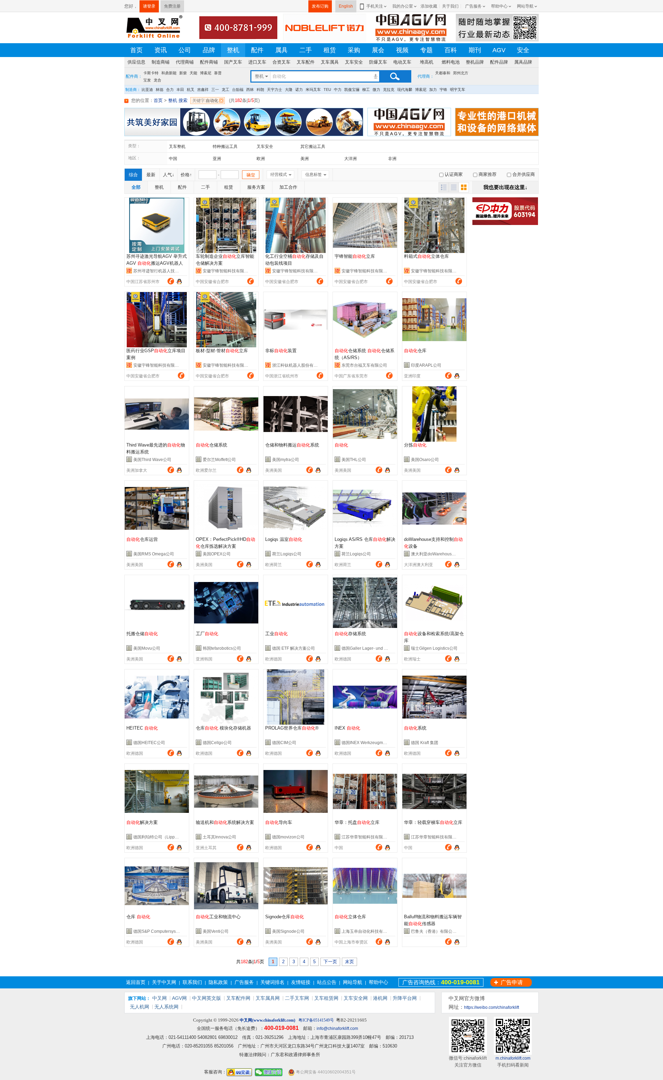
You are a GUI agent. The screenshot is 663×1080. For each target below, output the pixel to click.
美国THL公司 (354, 459)
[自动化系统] (434, 697)
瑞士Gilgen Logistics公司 (434, 648)
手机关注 (374, 6)
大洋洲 (350, 158)
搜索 (394, 76)
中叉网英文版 (206, 998)
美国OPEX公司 (217, 554)
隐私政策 (218, 982)
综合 (133, 174)
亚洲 (217, 158)
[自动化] (365, 414)
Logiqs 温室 (283, 539)
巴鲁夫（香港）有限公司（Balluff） (444, 931)
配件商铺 (209, 62)
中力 (338, 89)
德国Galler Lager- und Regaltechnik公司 (379, 648)
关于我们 (450, 6)
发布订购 (320, 6)
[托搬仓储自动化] (157, 602)
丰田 (180, 89)
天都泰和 (442, 73)
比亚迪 (147, 89)
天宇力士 (274, 89)
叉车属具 (330, 62)
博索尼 (205, 73)
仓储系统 (211, 445)
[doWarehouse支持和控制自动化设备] (434, 508)
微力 (376, 89)
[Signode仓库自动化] (295, 885)
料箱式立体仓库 (426, 256)
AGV (499, 50)
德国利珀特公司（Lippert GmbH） (165, 837)
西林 (250, 89)
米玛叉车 (313, 89)
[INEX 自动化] (365, 697)
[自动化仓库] (434, 319)
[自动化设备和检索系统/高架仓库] (434, 602)
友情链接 (300, 982)
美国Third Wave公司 (152, 459)
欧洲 (261, 158)
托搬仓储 (142, 633)
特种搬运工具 (225, 146)
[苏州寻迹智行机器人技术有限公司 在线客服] (179, 280)
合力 (170, 89)
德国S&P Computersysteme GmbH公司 (169, 931)
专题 (426, 50)
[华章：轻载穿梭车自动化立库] (434, 791)
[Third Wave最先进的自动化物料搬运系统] (157, 414)
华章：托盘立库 (357, 822)
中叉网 (159, 998)
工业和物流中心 (218, 916)
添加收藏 (429, 6)
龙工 (225, 89)
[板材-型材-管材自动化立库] (226, 319)
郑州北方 (460, 73)
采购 (354, 50)
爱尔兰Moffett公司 (219, 459)
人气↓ (168, 174)
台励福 (237, 89)
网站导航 (525, 6)
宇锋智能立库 (355, 256)
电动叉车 (402, 62)
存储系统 (350, 633)
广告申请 (512, 982)
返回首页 (135, 982)
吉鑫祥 (203, 89)
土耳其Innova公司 (219, 837)
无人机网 (139, 1006)
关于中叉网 (164, 982)
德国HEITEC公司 (149, 742)
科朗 (260, 89)
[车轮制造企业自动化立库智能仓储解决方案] (226, 225)
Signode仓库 (284, 916)
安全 (523, 50)
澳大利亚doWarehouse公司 (436, 554)
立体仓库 (350, 916)
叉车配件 (306, 62)
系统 (415, 728)
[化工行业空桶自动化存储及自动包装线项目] (295, 225)
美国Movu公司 (146, 648)
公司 (185, 50)
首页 (136, 50)
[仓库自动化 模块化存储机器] (226, 697)
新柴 (183, 73)
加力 (433, 89)
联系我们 (192, 982)
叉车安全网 (356, 998)
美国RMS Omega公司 (153, 554)
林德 (159, 89)
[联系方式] (170, 281)
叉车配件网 (238, 998)
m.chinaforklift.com (513, 1058)
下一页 (330, 961)
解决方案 (142, 822)
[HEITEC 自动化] (157, 697)
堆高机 (426, 62)
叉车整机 (177, 146)
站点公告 (326, 982)
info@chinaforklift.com (337, 1028)
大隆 (288, 89)
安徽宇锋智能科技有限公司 (227, 271)
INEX (347, 728)
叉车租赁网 (326, 998)
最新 (150, 174)
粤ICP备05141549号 (316, 1020)
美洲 (304, 158)
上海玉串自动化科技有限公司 (368, 931)
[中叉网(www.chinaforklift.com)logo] (153, 27)
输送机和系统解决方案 (225, 822)
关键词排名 (272, 982)
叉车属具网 (268, 998)
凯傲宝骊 (351, 89)
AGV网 (179, 998)
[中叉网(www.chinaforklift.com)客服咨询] (456, 375)
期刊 (475, 50)
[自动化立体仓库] (365, 885)
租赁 (330, 50)
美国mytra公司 (285, 459)
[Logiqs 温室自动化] (295, 508)
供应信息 (136, 62)
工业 (276, 633)
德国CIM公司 (284, 742)
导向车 (278, 822)
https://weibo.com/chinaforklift (491, 1007)
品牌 (209, 50)
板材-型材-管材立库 (222, 350)
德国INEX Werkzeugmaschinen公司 (375, 742)
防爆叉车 (378, 62)
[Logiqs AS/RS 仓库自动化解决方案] (365, 508)
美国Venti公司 (216, 931)
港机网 (380, 998)
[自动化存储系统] (365, 602)
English (346, 6)
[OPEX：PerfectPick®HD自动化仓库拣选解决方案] (226, 508)
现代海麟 (404, 89)
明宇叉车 (457, 89)
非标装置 (281, 350)
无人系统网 (166, 1006)
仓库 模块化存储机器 (223, 728)
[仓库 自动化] (157, 885)
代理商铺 (185, 62)
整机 (233, 50)
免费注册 (172, 6)
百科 (450, 50)
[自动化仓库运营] (157, 508)
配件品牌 (499, 62)
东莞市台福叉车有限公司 (364, 365)
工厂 (207, 633)
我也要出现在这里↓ (505, 187)
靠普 (218, 73)
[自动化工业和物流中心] (226, 885)
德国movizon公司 (288, 837)
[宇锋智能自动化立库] (365, 225)
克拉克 (388, 89)
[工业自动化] (295, 602)
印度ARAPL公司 (426, 365)
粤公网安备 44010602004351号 (325, 1072)
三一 (215, 89)
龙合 (157, 80)
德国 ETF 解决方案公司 (293, 648)
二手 (305, 50)
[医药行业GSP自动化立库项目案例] (157, 319)
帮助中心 (499, 6)
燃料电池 (451, 62)
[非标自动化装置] (295, 319)
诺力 (299, 89)
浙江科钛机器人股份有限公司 (299, 365)
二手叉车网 (297, 998)
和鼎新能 (168, 73)
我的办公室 (402, 6)
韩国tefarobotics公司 (222, 648)
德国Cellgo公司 (217, 742)
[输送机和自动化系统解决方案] (226, 791)
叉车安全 (354, 62)
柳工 (366, 89)
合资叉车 (281, 62)
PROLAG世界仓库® (292, 728)
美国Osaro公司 (425, 459)
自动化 (205, 100)
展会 (378, 50)
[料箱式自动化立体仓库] (434, 225)
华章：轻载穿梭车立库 (433, 822)
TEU (327, 89)
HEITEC (142, 728)
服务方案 (256, 187)
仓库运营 (142, 539)
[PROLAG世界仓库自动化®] (295, 697)
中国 (173, 158)
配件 (257, 50)
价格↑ (186, 174)
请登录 (149, 6)
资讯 (160, 50)
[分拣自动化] (434, 414)
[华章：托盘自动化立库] (365, 791)
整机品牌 (475, 62)
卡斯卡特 (150, 73)
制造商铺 (161, 62)
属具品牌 (523, 62)
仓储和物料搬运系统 (292, 445)
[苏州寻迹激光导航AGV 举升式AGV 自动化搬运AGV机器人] (157, 225)
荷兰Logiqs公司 (286, 554)
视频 (402, 50)
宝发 (147, 80)
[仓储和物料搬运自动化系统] (295, 414)
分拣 (415, 445)
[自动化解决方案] (157, 791)
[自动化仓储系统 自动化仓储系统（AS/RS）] (365, 319)
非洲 (392, 158)
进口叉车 (257, 62)
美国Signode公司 (288, 931)
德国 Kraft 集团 (424, 742)
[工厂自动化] (226, 602)
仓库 (415, 350)
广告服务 (473, 6)
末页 (349, 961)
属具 (281, 50)
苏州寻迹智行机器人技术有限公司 (164, 271)
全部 (136, 187)
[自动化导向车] (295, 791)
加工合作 (288, 187)
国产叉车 (233, 62)
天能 (193, 73)
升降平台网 (405, 998)
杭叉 (190, 89)
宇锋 (443, 89)
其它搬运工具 (312, 146)
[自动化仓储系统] (226, 414)
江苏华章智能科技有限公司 (366, 837)
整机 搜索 (178, 100)
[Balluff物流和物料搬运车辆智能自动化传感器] (434, 885)
